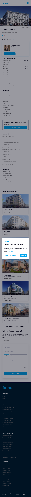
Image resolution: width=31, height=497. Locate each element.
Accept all (23, 255)
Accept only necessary (10, 255)
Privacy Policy (10, 251)
